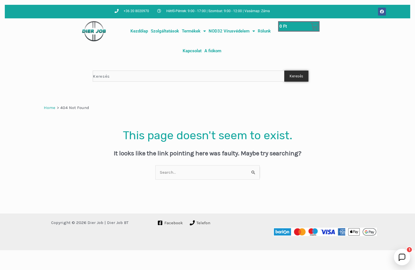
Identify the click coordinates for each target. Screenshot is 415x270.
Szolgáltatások (165, 31)
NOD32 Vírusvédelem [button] (229, 31)
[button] (402, 257)
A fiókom (212, 50)
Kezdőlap (139, 31)
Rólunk (264, 31)
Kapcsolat (192, 50)
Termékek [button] (191, 31)
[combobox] (188, 76)
